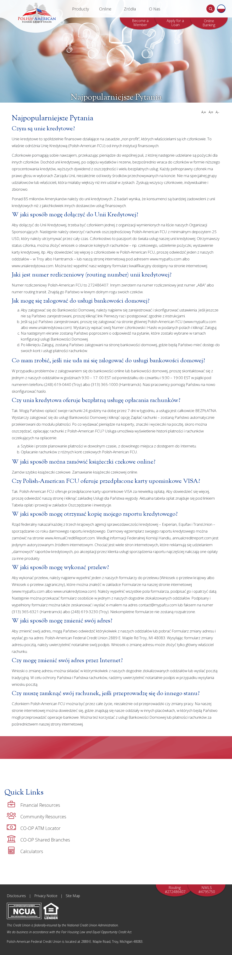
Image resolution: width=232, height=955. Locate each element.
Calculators (31, 851)
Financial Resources (40, 805)
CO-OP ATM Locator (40, 828)
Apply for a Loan (175, 22)
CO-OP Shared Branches (45, 840)
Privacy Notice (45, 895)
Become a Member (140, 22)
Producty (80, 9)
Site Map (73, 895)
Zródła (130, 9)
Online (105, 9)
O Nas (154, 9)
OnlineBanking (209, 22)
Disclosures (16, 895)
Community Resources (43, 817)
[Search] (210, 9)
